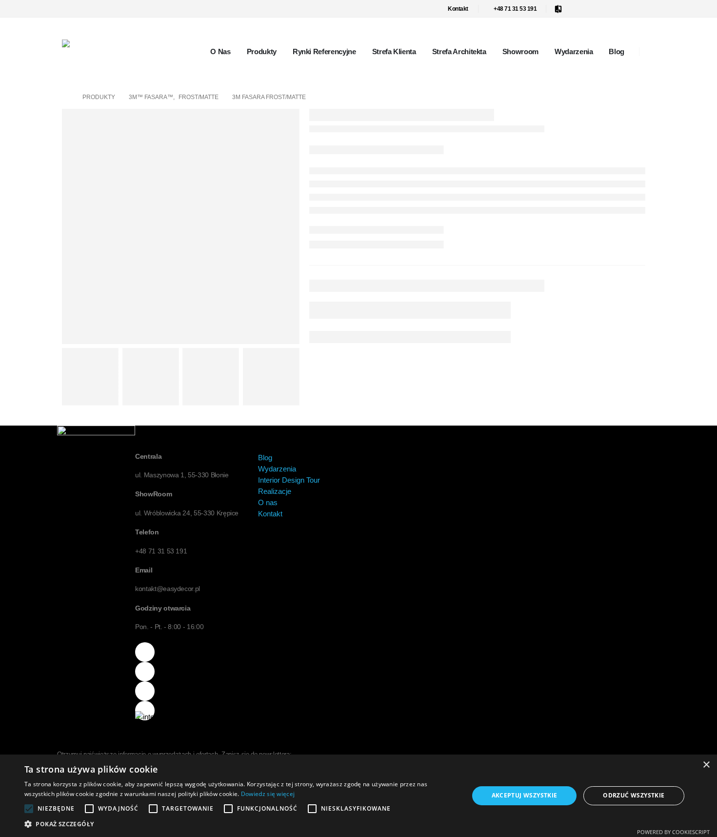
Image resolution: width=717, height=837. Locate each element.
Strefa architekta (459, 51)
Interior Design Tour (289, 480)
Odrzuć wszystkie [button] (633, 795)
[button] (240, 824)
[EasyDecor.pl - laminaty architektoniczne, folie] (87, 43)
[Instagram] (631, 9)
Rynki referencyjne (324, 51)
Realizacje (274, 491)
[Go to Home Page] (65, 97)
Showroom (520, 51)
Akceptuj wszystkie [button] (525, 795)
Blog (616, 51)
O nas (220, 51)
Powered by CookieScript (673, 832)
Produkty (262, 51)
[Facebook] (583, 9)
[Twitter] (599, 9)
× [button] (706, 765)
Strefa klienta (394, 51)
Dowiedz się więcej (268, 794)
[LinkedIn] (648, 9)
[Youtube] (615, 9)
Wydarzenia (574, 51)
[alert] (358, 796)
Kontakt (458, 8)
